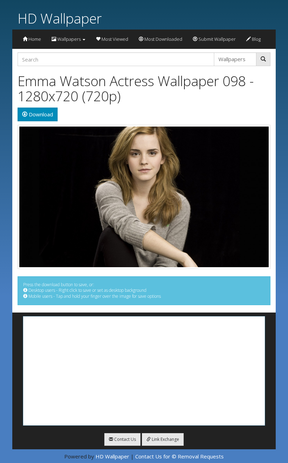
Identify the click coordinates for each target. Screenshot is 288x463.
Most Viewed (114, 39)
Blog (256, 39)
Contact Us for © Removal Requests (179, 456)
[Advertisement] (144, 371)
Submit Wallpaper (216, 39)
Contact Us (124, 439)
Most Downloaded (162, 39)
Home (34, 39)
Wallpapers (69, 39)
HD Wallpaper (60, 18)
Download (40, 114)
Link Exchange (165, 439)
